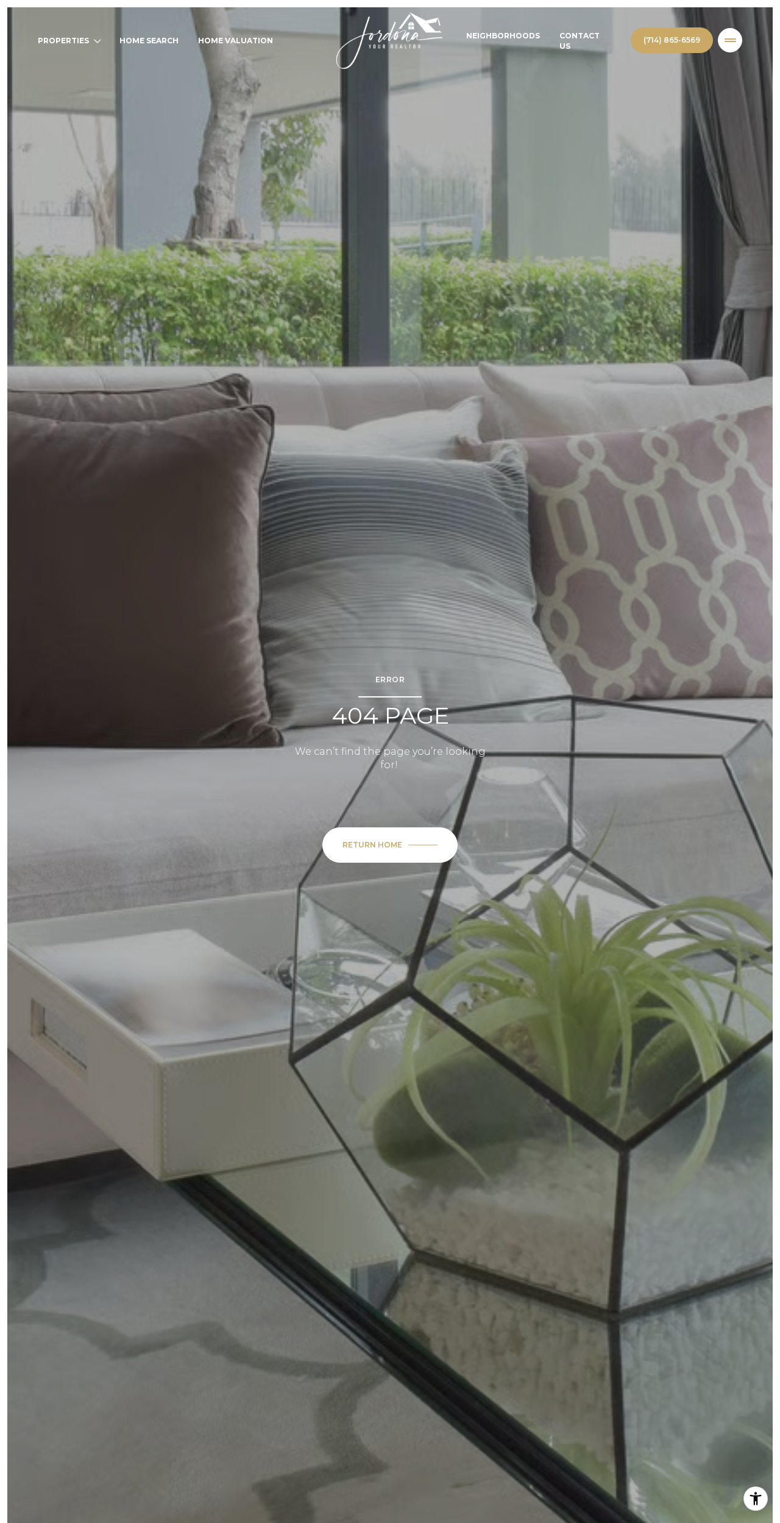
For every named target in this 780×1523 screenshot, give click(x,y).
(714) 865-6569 (672, 40)
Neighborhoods (503, 35)
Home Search (149, 40)
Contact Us (579, 41)
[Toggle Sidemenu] (730, 40)
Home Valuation (235, 40)
